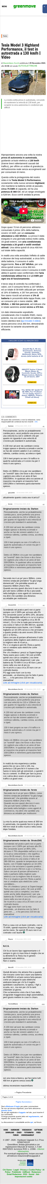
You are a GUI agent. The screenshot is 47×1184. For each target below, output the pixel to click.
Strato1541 (12, 605)
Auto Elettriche (27, 66)
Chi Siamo (7, 1170)
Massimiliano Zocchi (15, 689)
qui (31, 1122)
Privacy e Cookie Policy (30, 1170)
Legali (16, 1170)
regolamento (34, 1116)
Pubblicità (16, 1172)
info (36, 422)
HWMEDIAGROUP (27, 1135)
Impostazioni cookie (23, 1176)
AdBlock (26, 1172)
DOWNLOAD (10, 1132)
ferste (10, 504)
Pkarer (10, 939)
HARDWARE (15, 1130)
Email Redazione (14, 1174)
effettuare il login (12, 1106)
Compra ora (32, 361)
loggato (22, 1112)
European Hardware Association (22, 1163)
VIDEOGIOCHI (27, 1130)
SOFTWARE (38, 1130)
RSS (25, 1174)
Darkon (10, 426)
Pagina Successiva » (24, 1102)
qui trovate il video (31, 321)
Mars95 (11, 967)
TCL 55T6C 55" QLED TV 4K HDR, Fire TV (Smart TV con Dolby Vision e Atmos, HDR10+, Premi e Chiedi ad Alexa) (32, 393)
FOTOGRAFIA (28, 1132)
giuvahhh (11, 493)
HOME (6, 1130)
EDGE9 (19, 1132)
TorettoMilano (13, 1004)
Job (37, 1174)
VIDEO (38, 1132)
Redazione (36, 1172)
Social (31, 1174)
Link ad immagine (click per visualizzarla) (22, 683)
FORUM (16, 1135)
